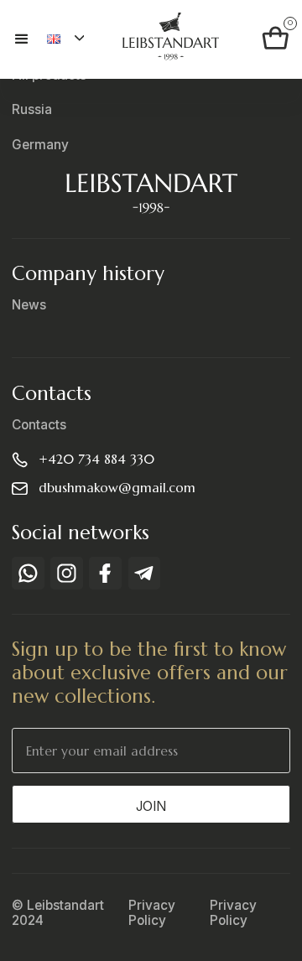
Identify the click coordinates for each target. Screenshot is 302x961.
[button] (29, 39)
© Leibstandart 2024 (58, 913)
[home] (165, 39)
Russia (32, 109)
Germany (40, 145)
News (29, 305)
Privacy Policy (151, 913)
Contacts (39, 425)
